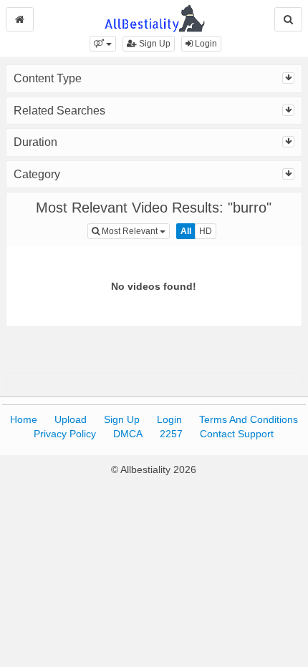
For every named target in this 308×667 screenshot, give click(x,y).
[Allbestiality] (154, 17)
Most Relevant (135, 230)
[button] (103, 44)
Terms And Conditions (248, 419)
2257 (171, 433)
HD (205, 231)
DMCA (128, 433)
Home (23, 419)
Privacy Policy (65, 433)
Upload (70, 419)
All (186, 231)
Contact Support (237, 433)
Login (205, 44)
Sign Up (153, 44)
